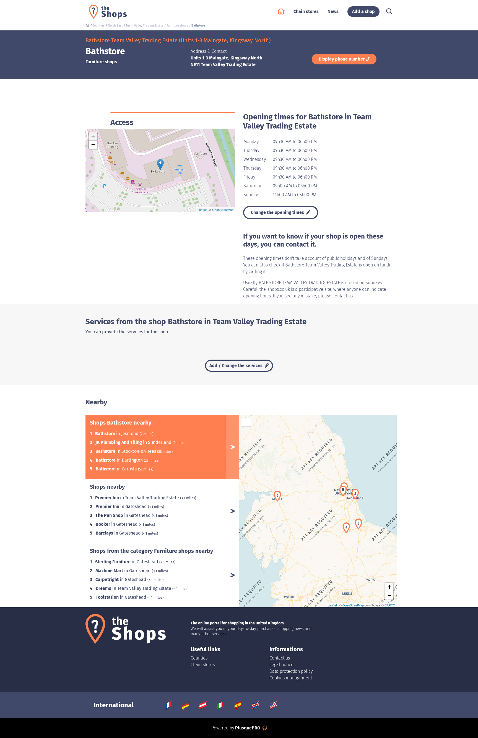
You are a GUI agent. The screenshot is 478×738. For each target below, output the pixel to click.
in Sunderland (134, 442)
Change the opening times (278, 212)
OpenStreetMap (222, 209)
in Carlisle (117, 469)
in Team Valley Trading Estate (137, 497)
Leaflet (202, 209)
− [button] (93, 144)
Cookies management (290, 678)
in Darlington (120, 460)
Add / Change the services (236, 365)
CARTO (390, 605)
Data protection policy (291, 671)
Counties (199, 658)
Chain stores (203, 664)
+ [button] (93, 136)
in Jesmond (117, 433)
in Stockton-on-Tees (126, 451)
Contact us (279, 658)
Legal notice (281, 664)
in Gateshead (121, 506)
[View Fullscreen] (246, 422)
